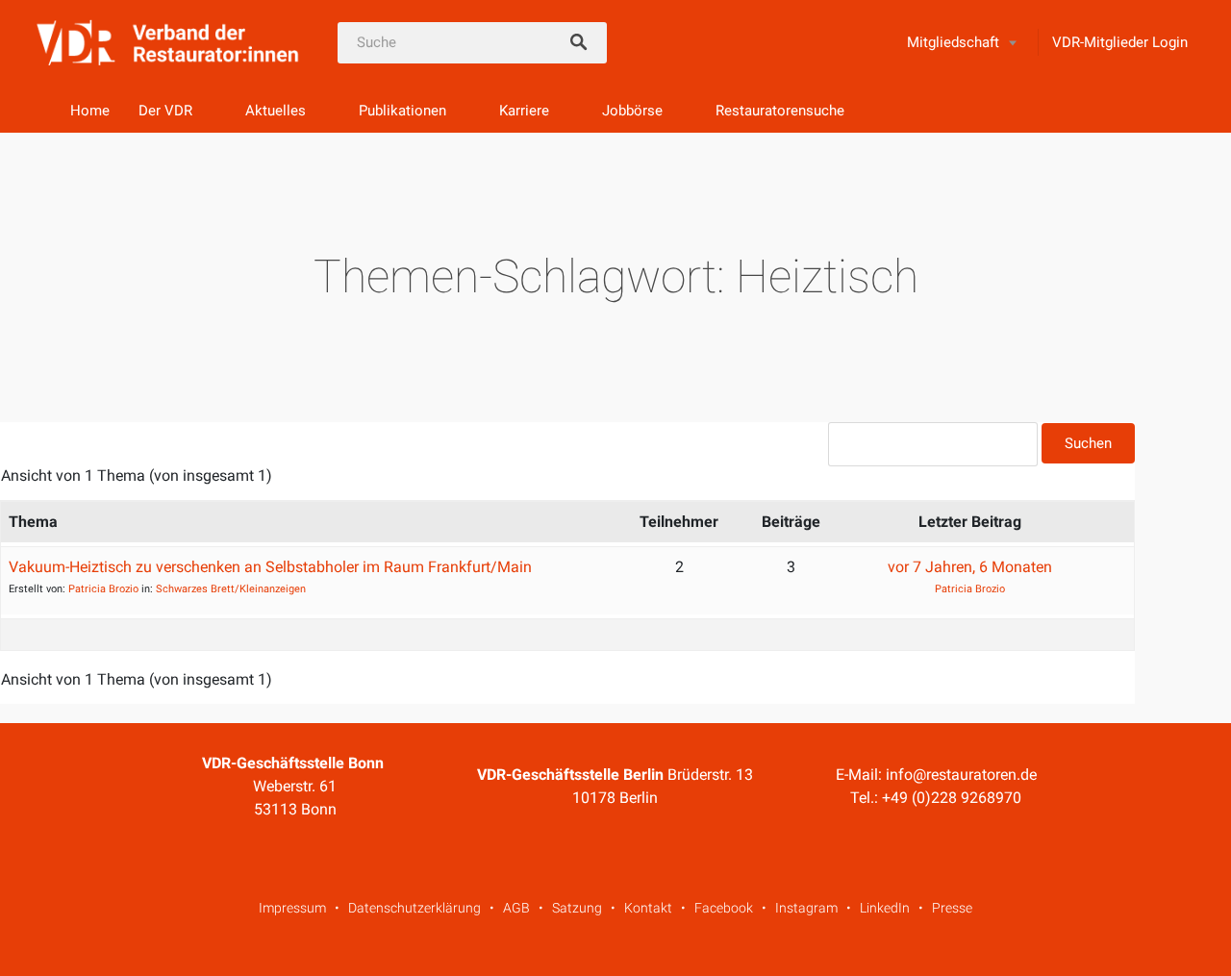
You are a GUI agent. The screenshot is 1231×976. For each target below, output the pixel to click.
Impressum (292, 907)
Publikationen (402, 110)
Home (90, 110)
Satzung (577, 907)
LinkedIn (885, 907)
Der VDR (165, 110)
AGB (516, 907)
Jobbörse (632, 110)
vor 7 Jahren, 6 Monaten (970, 567)
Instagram (806, 907)
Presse (952, 907)
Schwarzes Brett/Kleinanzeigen (231, 589)
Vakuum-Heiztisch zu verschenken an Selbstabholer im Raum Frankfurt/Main (270, 567)
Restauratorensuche (780, 110)
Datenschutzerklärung (414, 907)
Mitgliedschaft (953, 42)
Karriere (524, 110)
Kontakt (648, 907)
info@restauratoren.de (961, 774)
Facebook (723, 907)
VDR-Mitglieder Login (1120, 42)
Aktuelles (275, 110)
